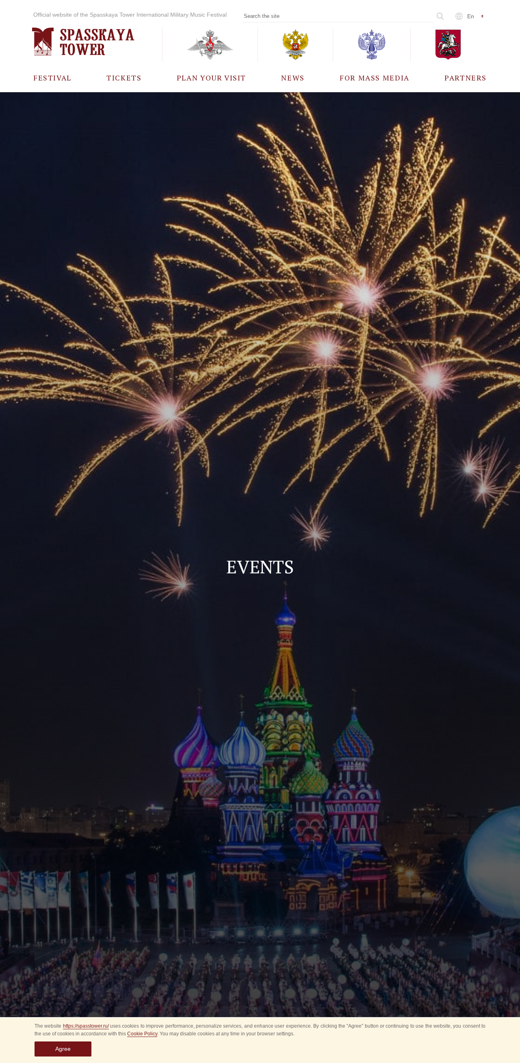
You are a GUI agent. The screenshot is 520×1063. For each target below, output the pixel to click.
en (470, 16)
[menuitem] (52, 77)
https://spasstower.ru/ (86, 1026)
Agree (63, 1049)
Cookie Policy (142, 1034)
